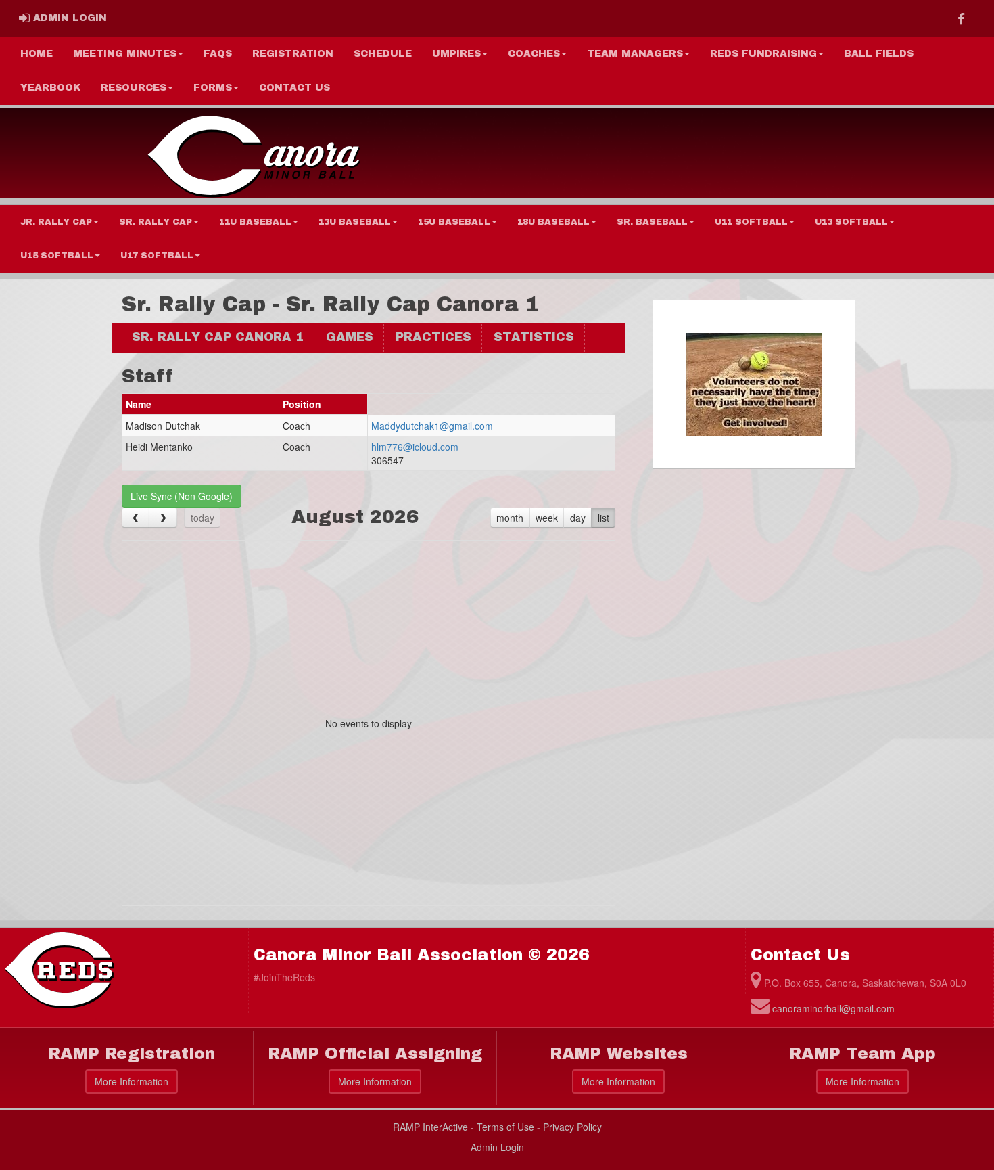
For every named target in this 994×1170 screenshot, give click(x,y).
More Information (131, 1081)
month (509, 517)
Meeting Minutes (124, 54)
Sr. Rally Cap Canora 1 (218, 337)
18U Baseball (553, 222)
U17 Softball (156, 256)
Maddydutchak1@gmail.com (432, 425)
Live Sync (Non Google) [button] (182, 496)
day (578, 517)
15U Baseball (454, 222)
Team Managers (635, 54)
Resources (133, 88)
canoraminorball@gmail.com (833, 1008)
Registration (292, 54)
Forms (212, 88)
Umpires (456, 54)
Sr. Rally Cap (155, 222)
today (202, 517)
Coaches (534, 54)
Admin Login (497, 1147)
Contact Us (294, 88)
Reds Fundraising (763, 54)
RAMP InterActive (430, 1126)
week (547, 517)
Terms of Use (505, 1126)
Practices (433, 337)
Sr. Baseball (652, 222)
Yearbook (50, 88)
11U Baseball (255, 222)
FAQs (218, 54)
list (603, 517)
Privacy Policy (572, 1126)
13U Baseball (354, 222)
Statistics (534, 337)
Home (36, 54)
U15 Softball (56, 256)
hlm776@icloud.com (414, 446)
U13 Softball (851, 222)
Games (349, 337)
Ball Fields (879, 54)
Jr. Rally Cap (56, 222)
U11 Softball (751, 222)
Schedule (383, 54)
